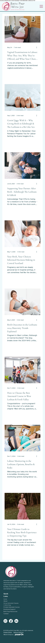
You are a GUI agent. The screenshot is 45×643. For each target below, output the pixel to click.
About (5, 601)
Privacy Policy (7, 632)
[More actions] (37, 47)
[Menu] (41, 6)
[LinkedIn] (16, 621)
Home (5, 599)
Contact (6, 613)
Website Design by (8, 634)
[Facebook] (11, 621)
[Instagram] (5, 621)
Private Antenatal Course (11, 607)
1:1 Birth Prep (7, 605)
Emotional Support (9, 609)
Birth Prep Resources (10, 611)
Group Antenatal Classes (10, 603)
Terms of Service (18, 632)
